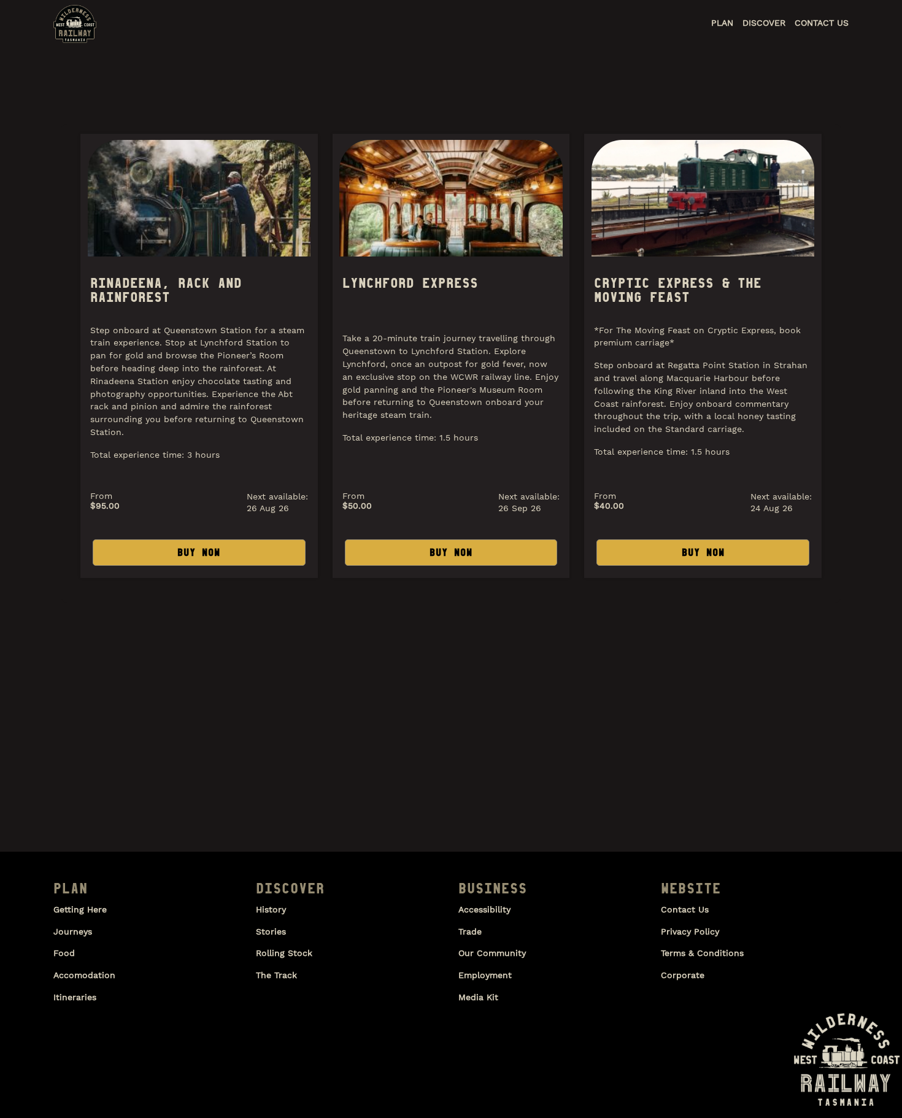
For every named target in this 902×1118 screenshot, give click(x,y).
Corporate (682, 975)
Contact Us (822, 23)
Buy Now (198, 552)
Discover (763, 23)
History (271, 909)
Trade (470, 931)
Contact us (685, 909)
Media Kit (478, 997)
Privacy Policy (690, 931)
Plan (722, 23)
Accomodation (84, 975)
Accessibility (484, 909)
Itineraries (74, 997)
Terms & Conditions (702, 953)
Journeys (72, 931)
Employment (485, 975)
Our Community (492, 953)
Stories (271, 931)
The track (276, 975)
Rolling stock (284, 953)
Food (64, 953)
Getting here (80, 909)
